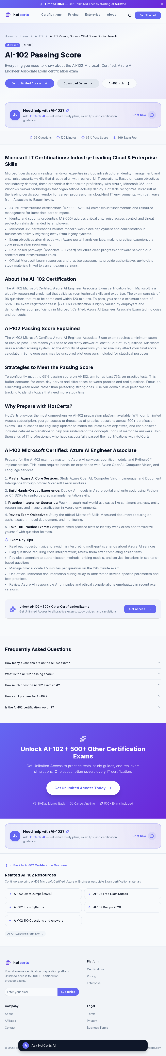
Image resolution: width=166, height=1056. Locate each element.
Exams (24, 36)
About (111, 14)
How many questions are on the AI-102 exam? (37, 663)
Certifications (51, 14)
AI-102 (39, 36)
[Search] (130, 15)
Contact (10, 1027)
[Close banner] (162, 4)
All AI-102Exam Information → (25, 933)
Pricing (73, 14)
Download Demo (75, 83)
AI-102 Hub (116, 83)
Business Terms (97, 1027)
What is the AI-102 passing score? (29, 674)
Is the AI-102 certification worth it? (29, 707)
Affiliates (10, 1020)
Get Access (137, 609)
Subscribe (68, 991)
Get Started (147, 15)
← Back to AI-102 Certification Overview (38, 865)
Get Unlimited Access (27, 83)
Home (9, 36)
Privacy (92, 1020)
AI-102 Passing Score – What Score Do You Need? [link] (83, 36)
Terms (91, 1014)
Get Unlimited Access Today (80, 788)
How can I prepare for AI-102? (26, 696)
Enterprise (92, 14)
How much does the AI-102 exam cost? (32, 685)
